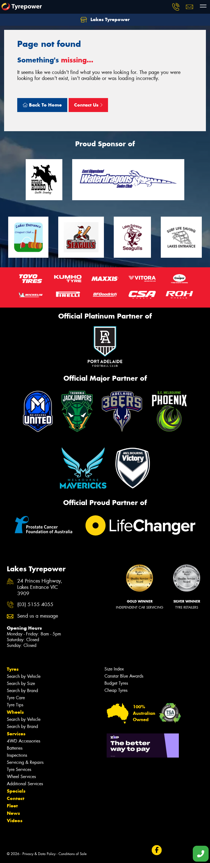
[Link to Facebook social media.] (156, 850)
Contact (15, 798)
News (13, 813)
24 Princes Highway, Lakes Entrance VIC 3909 (39, 587)
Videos (14, 821)
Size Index (114, 669)
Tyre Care (16, 698)
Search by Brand (22, 690)
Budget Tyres (116, 683)
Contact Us (87, 105)
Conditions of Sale (73, 853)
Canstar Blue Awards (123, 676)
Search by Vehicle (23, 676)
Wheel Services (21, 776)
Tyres (13, 669)
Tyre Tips (15, 705)
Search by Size (21, 683)
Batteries (14, 748)
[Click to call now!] (175, 7)
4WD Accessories (23, 741)
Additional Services (25, 784)
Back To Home (45, 105)
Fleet (12, 806)
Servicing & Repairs (25, 762)
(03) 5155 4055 (35, 604)
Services (16, 734)
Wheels (15, 712)
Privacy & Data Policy (39, 853)
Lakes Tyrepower (109, 19)
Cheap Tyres (115, 690)
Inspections (17, 755)
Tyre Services (19, 769)
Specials (16, 791)
